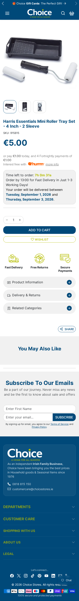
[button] (7, 13)
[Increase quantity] (19, 220)
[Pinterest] (39, 575)
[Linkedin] (53, 575)
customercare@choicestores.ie (32, 489)
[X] (18, 575)
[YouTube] (46, 575)
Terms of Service (59, 424)
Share (69, 329)
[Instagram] (25, 575)
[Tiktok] (32, 575)
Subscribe (64, 417)
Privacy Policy (39, 427)
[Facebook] (12, 575)
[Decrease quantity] (7, 220)
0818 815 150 (21, 484)
